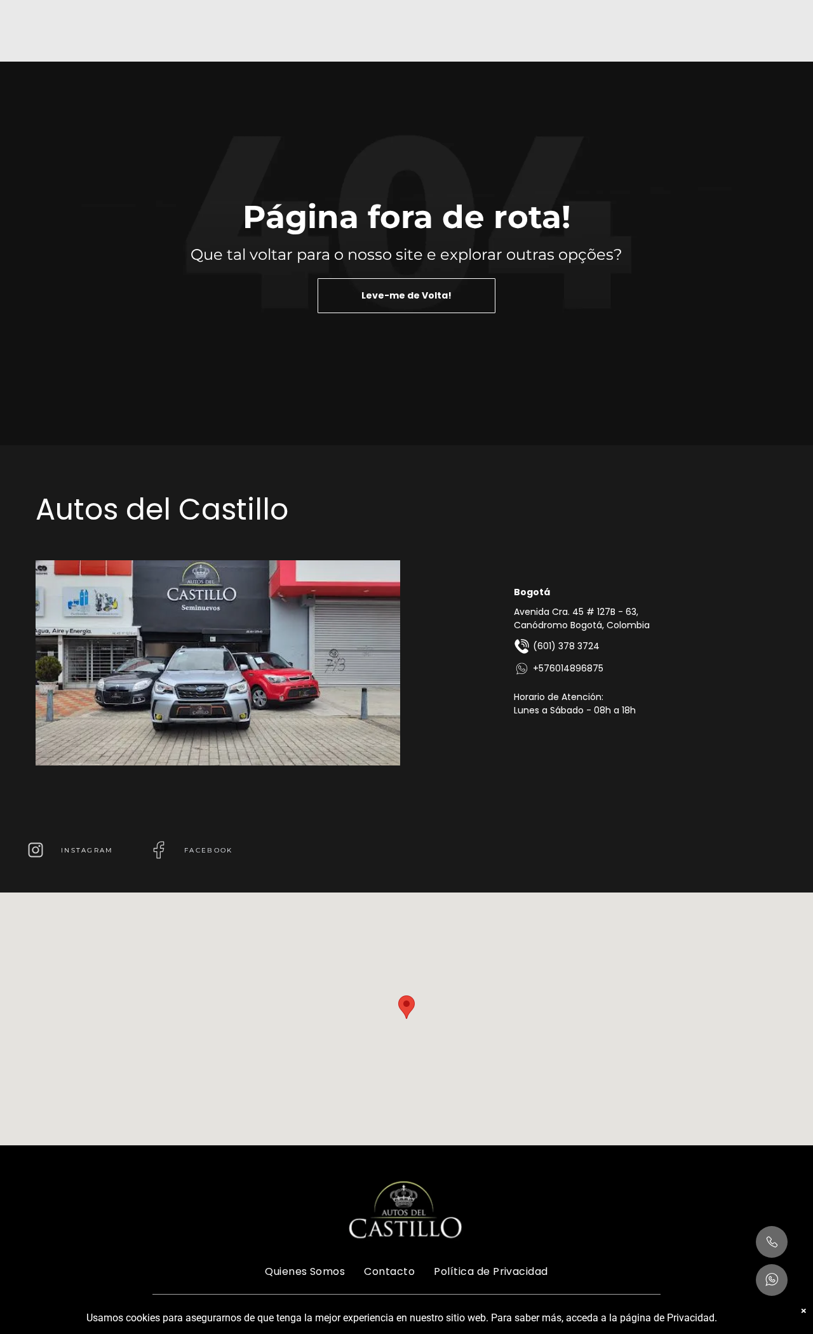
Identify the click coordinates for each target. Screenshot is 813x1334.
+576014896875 (568, 668)
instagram (87, 850)
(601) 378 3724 (566, 646)
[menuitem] (304, 1271)
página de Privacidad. (668, 1318)
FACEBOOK (208, 850)
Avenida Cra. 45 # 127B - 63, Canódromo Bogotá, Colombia (582, 618)
